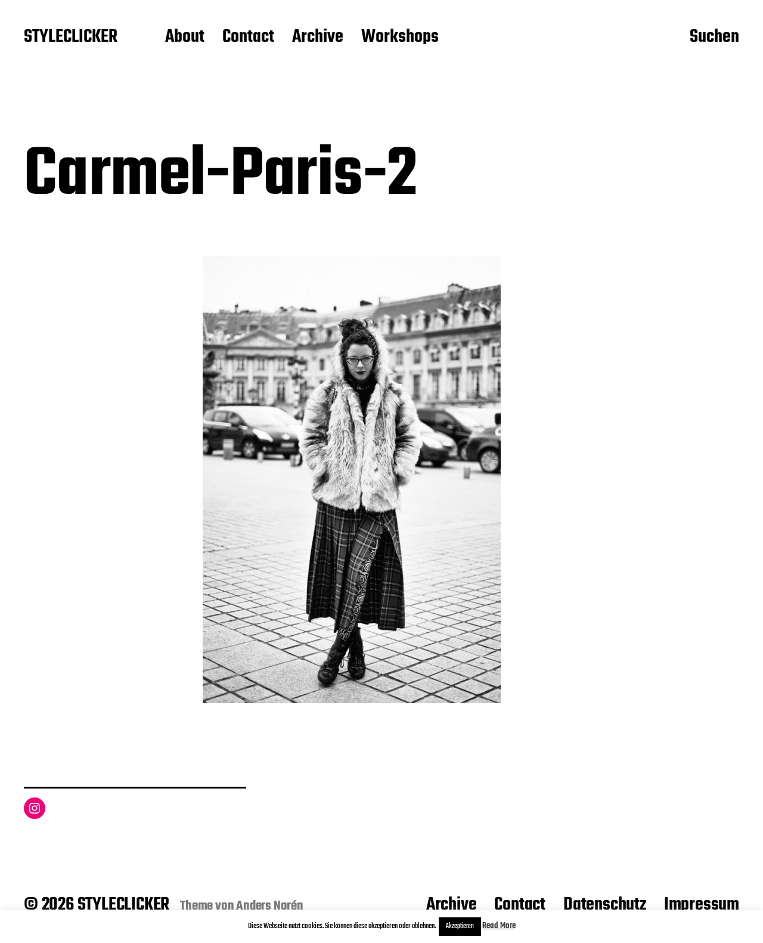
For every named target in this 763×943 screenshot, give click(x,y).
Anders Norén (269, 906)
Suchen (714, 38)
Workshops (400, 37)
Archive (317, 37)
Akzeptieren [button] (460, 926)
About (184, 37)
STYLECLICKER (70, 37)
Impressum (701, 905)
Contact (248, 37)
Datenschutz (604, 905)
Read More (499, 926)
